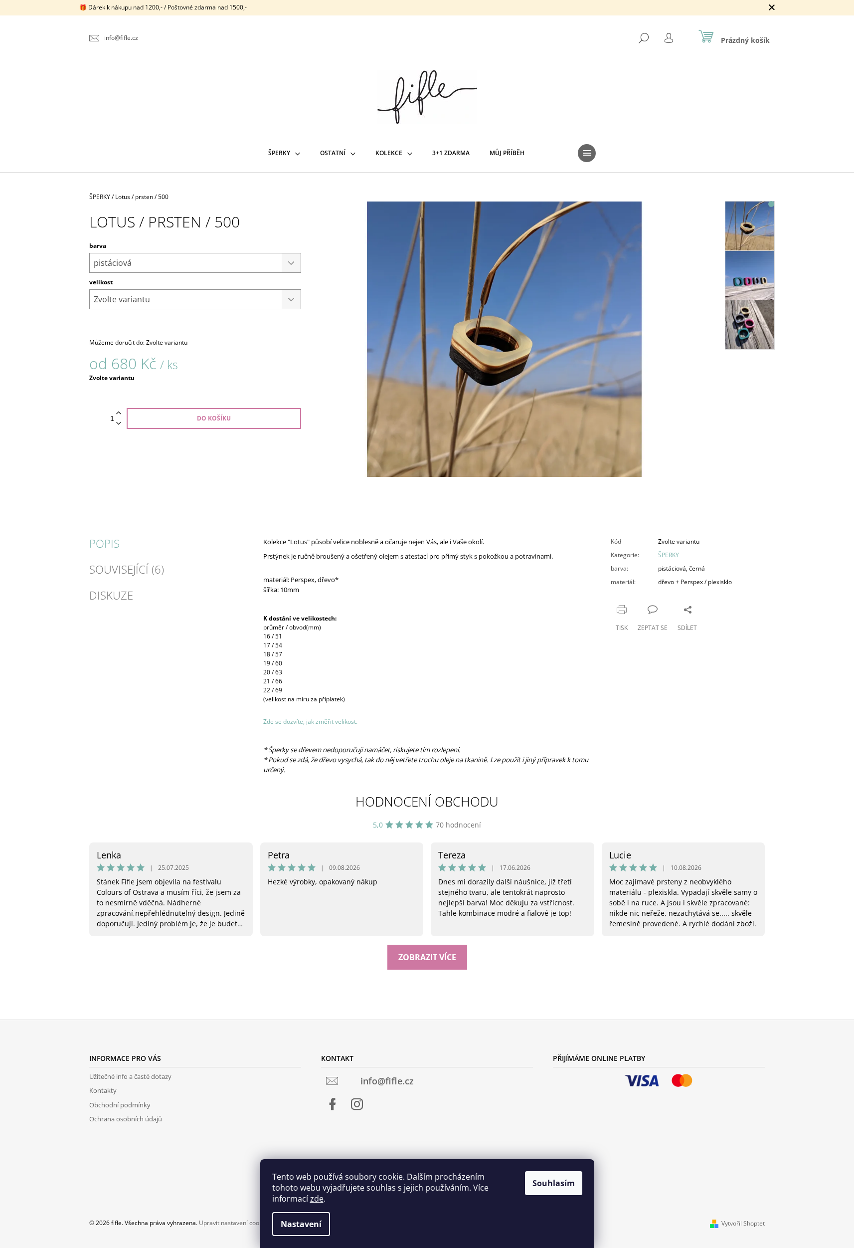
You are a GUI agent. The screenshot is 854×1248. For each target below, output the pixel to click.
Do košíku (214, 418)
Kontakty (103, 1090)
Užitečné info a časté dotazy (130, 1076)
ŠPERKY (668, 555)
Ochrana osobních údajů (125, 1118)
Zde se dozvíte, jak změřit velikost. (310, 721)
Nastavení (301, 1224)
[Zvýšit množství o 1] (119, 413)
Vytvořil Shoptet (743, 1223)
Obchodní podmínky (120, 1104)
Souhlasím (553, 1183)
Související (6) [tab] (126, 569)
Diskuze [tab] (111, 595)
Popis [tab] (104, 543)
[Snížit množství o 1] (119, 423)
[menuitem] (284, 153)
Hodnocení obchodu (427, 802)
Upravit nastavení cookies (234, 1223)
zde (317, 1198)
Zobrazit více (427, 957)
